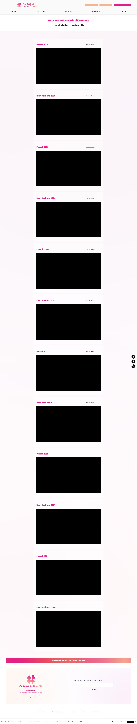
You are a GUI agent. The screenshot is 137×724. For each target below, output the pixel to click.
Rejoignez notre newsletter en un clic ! (87, 680)
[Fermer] (135, 722)
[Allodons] (133, 357)
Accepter (130, 721)
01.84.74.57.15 (31, 691)
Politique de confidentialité (76, 721)
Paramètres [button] (114, 721)
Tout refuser (122, 721)
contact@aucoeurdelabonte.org (31, 693)
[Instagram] (133, 366)
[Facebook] (133, 361)
